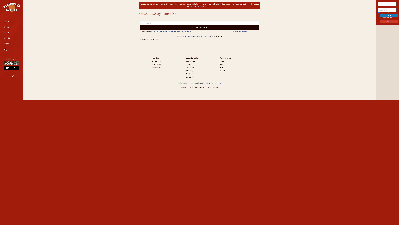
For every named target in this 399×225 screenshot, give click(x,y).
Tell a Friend (190, 68)
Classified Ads (156, 65)
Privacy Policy (193, 83)
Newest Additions (239, 31)
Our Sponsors (190, 74)
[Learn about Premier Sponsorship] (12, 68)
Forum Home (156, 61)
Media (7, 38)
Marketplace (9, 27)
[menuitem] (11, 21)
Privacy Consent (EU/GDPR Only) (210, 83)
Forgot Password (387, 18)
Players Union (190, 61)
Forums (7, 21)
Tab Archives (156, 68)
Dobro (222, 65)
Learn (6, 32)
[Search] (4, 49)
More (6, 43)
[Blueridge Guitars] (12, 63)
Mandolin (223, 71)
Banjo (222, 61)
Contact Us (189, 77)
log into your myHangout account (198, 36)
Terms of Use (182, 83)
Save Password (384, 13)
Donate (188, 65)
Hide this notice (208, 6)
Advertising (189, 71)
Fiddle (222, 68)
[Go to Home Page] (11, 7)
